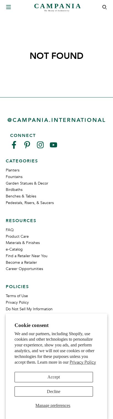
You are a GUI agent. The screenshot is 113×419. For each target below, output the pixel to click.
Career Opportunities (24, 268)
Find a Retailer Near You (26, 256)
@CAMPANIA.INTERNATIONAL (56, 120)
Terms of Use (17, 296)
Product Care (17, 236)
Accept (53, 377)
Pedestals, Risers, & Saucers (30, 202)
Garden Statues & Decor (27, 183)
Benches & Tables (21, 196)
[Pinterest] (27, 147)
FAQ (10, 230)
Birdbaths (14, 189)
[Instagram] (40, 147)
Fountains (14, 176)
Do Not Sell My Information (29, 309)
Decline (53, 391)
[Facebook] (14, 147)
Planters (12, 170)
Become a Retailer (21, 262)
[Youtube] (53, 147)
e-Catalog (14, 249)
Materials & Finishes (23, 242)
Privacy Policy (83, 362)
